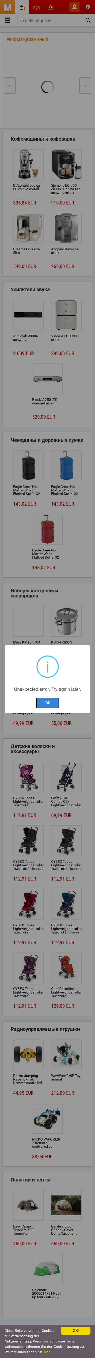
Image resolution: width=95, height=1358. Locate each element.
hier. (47, 1352)
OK (48, 702)
